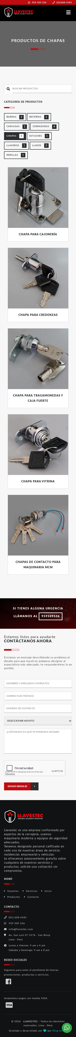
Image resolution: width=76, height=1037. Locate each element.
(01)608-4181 (64, 2)
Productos (13, 897)
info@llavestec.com (21, 929)
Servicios (31, 891)
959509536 (51, 616)
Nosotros (13, 891)
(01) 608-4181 (18, 917)
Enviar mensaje (17, 786)
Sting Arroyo (59, 1031)
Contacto (33, 897)
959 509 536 (38, 2)
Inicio (48, 891)
